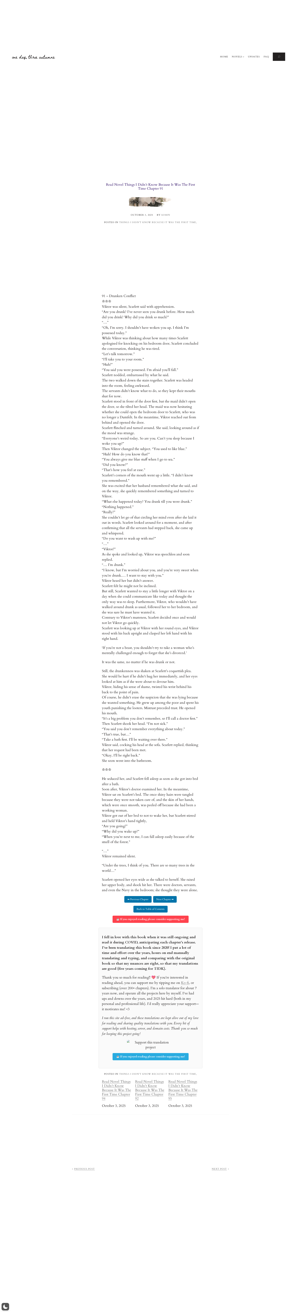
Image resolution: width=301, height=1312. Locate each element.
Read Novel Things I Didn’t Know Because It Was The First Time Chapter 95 (183, 1090)
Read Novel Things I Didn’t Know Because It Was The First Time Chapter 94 (116, 1090)
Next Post (219, 1168)
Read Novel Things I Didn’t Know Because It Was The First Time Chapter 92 (149, 1090)
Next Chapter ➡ (165, 899)
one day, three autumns (33, 57)
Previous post (84, 1168)
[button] (5, 1306)
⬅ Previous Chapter (137, 899)
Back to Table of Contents (150, 909)
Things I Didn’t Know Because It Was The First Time (157, 222)
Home (224, 56)
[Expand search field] (279, 57)
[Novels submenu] (243, 56)
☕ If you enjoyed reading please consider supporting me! (150, 919)
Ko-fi (185, 982)
